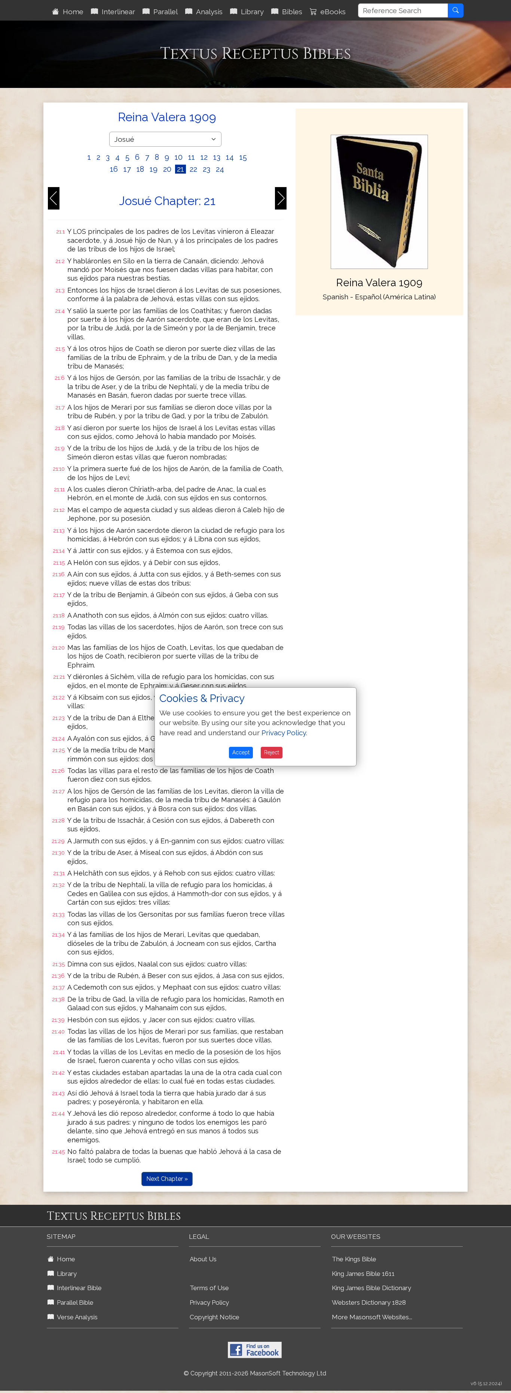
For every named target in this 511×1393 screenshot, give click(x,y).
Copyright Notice (214, 1317)
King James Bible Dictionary (371, 1288)
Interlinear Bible (78, 1288)
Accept (241, 752)
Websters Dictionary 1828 (369, 1302)
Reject (271, 752)
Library (250, 11)
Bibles (290, 11)
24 (220, 169)
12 (204, 157)
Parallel (164, 11)
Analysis (207, 11)
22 (193, 169)
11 (191, 157)
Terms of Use (209, 1288)
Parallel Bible (74, 1302)
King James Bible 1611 (363, 1273)
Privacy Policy (209, 1302)
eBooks (331, 11)
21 (180, 169)
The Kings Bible (354, 1259)
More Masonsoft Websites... (372, 1317)
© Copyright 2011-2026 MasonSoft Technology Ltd (255, 1373)
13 (216, 157)
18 (140, 169)
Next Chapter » (167, 1178)
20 (167, 169)
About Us (203, 1259)
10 (178, 157)
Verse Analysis (76, 1317)
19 (153, 169)
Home (71, 11)
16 (114, 169)
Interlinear (116, 11)
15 (243, 157)
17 (127, 169)
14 (230, 157)
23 (206, 169)
